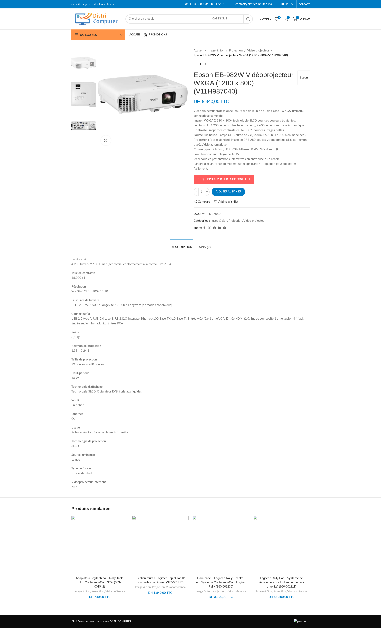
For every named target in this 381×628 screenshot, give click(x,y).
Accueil (198, 50)
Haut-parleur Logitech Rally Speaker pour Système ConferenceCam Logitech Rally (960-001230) (221, 582)
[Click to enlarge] (106, 140)
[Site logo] (96, 18)
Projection (236, 50)
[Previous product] (196, 64)
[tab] (181, 245)
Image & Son (216, 50)
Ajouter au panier (228, 191)
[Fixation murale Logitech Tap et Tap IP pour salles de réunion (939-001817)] (160, 545)
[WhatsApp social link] (292, 4)
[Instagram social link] (282, 4)
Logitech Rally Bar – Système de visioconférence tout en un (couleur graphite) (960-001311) (281, 582)
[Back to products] (200, 64)
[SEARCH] (248, 19)
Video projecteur (258, 50)
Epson (304, 77)
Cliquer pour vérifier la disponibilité (224, 179)
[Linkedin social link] (287, 4)
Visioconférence (115, 591)
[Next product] (205, 64)
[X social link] (209, 228)
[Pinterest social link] (214, 228)
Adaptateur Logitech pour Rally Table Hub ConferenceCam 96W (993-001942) (99, 582)
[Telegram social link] (224, 228)
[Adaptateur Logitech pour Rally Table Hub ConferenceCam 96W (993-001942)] (99, 545)
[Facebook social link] (204, 228)
